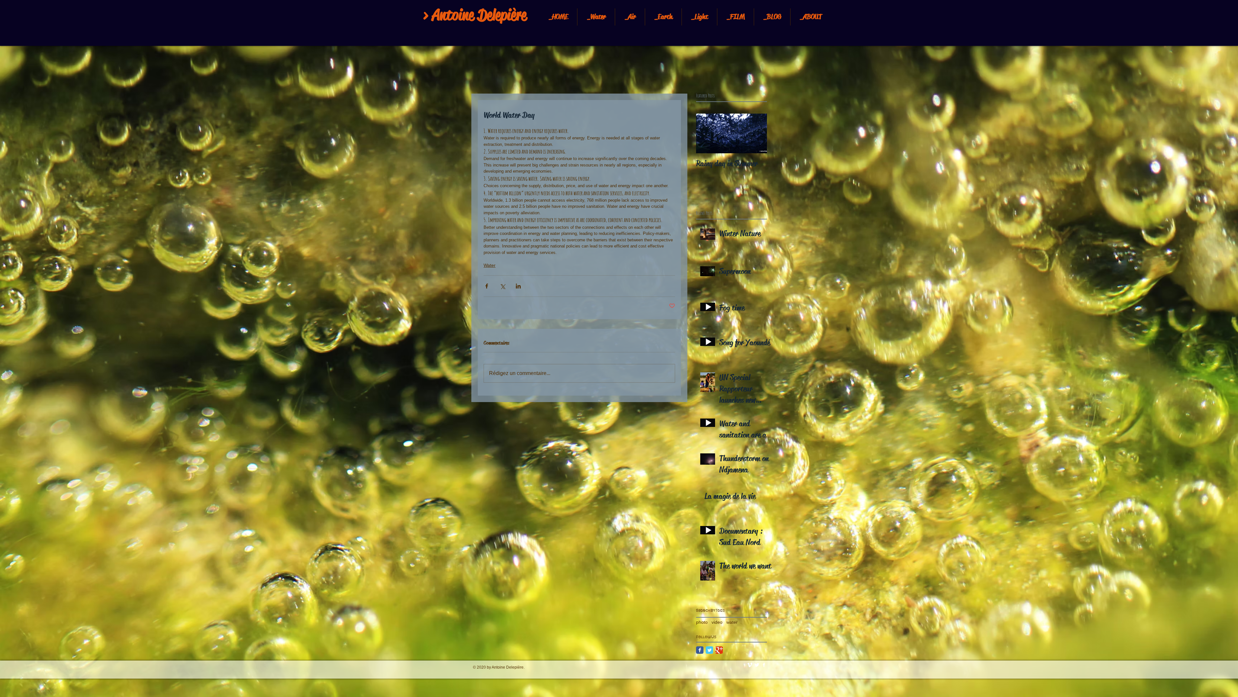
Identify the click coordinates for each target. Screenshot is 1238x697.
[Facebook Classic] (699, 650)
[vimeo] (749, 665)
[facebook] (764, 665)
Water (490, 265)
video (717, 622)
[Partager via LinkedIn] (518, 286)
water (732, 622)
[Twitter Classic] (709, 650)
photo (702, 622)
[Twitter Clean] (757, 665)
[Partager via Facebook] (487, 286)
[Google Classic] (719, 650)
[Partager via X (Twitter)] (502, 286)
